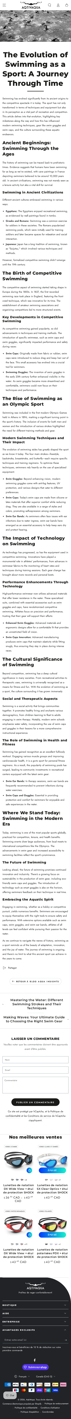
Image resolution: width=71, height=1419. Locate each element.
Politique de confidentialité (26, 1407)
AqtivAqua (30, 1399)
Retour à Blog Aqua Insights (37, 981)
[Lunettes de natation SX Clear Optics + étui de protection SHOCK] (52, 1159)
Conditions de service (39, 1116)
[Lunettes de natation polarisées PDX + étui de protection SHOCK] (52, 1224)
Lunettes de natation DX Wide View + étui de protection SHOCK (18, 1188)
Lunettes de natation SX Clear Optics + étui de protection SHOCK (52, 1188)
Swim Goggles (14, 479)
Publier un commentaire (35, 1102)
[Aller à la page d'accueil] (31, 5)
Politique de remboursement (56, 1403)
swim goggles (53, 125)
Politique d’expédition (30, 1412)
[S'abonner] (67, 1340)
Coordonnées (48, 1412)
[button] (49, 5)
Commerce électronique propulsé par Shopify (22, 1403)
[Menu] (4, 5)
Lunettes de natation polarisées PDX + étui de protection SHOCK (52, 1253)
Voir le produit (29, 1170)
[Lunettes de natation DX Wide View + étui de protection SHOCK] (18, 1159)
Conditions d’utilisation (50, 1407)
